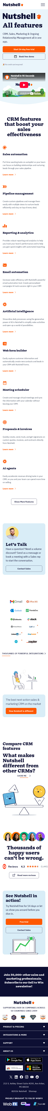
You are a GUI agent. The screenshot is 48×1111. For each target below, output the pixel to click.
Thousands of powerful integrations (23, 653)
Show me (21, 776)
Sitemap (32, 1091)
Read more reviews (26, 875)
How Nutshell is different (21, 711)
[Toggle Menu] (43, 5)
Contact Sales (24, 568)
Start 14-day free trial (24, 49)
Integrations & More (15, 1035)
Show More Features (24, 501)
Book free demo (26, 56)
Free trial (24, 922)
